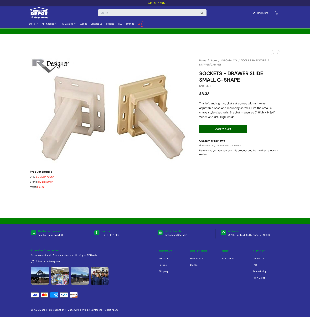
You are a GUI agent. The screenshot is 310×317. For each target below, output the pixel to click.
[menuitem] (273, 52)
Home (202, 60)
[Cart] (277, 13)
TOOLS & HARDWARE (253, 60)
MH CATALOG (229, 60)
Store (213, 60)
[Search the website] (202, 12)
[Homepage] (42, 13)
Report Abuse (111, 309)
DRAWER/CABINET (210, 64)
